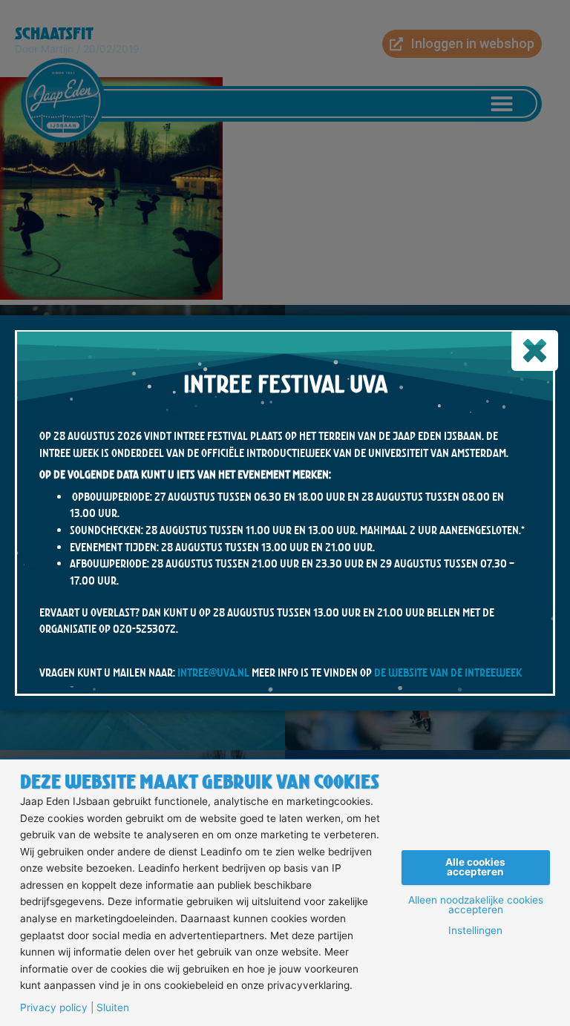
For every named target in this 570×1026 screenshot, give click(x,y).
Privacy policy (54, 1008)
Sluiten (112, 1008)
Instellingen (475, 931)
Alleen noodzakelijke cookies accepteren (475, 905)
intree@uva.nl (213, 672)
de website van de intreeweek (448, 672)
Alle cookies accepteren (475, 867)
